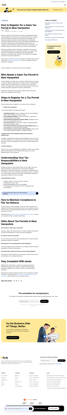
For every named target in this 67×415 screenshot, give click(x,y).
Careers (17, 377)
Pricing (16, 384)
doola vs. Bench (32, 379)
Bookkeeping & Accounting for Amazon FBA (56, 377)
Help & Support (18, 386)
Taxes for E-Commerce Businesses (54, 379)
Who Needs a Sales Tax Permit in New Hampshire (54, 23)
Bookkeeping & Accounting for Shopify (55, 375)
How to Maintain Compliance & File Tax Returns (54, 34)
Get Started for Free (57, 9)
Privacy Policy (25, 408)
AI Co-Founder (4, 375)
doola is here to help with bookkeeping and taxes (21, 214)
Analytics (3, 384)
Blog (16, 379)
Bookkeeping (4, 379)
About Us (17, 375)
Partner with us (18, 381)
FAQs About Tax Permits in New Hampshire (54, 37)
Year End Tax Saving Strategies (53, 381)
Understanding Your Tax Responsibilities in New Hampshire (55, 31)
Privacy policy (40, 403)
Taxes (2, 381)
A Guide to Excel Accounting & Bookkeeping (56, 388)
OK (30, 408)
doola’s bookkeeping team (14, 60)
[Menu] (65, 5)
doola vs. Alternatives (34, 386)
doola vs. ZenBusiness (34, 377)
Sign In (63, 1)
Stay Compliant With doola (51, 39)
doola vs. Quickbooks (34, 381)
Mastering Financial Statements (53, 384)
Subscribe (44, 301)
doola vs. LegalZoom (33, 375)
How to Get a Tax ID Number (53, 386)
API (1, 386)
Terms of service (32, 403)
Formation (3, 377)
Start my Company (53, 408)
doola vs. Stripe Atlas (33, 384)
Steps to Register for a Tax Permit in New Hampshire (54, 27)
